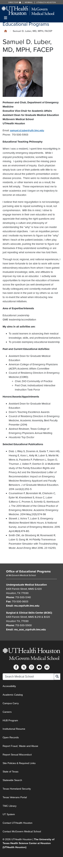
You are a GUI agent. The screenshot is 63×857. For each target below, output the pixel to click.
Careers (7, 711)
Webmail (29, 2)
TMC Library (9, 805)
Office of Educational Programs (28, 571)
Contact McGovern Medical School (22, 831)
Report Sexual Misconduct (17, 754)
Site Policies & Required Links (19, 763)
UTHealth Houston (46, 2)
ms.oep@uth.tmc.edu (26, 605)
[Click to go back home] (6, 31)
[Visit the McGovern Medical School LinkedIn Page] (47, 667)
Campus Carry (11, 703)
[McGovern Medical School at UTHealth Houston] (28, 10)
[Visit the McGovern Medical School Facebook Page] (16, 667)
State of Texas (10, 771)
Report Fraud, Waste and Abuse (20, 746)
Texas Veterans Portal (15, 797)
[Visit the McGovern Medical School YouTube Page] (39, 667)
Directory (13, 2)
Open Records (11, 737)
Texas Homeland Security (17, 788)
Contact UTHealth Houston (17, 822)
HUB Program (10, 720)
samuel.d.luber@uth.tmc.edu (27, 130)
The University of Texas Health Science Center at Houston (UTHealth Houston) (28, 843)
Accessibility (9, 686)
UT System (9, 814)
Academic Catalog (13, 694)
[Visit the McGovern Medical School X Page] (23, 667)
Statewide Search (12, 780)
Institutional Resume (14, 728)
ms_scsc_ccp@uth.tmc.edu (30, 629)
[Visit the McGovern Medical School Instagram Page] (31, 667)
